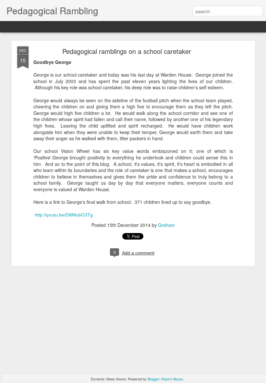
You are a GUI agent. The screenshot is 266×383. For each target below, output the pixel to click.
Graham (166, 225)
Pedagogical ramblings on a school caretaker (126, 51)
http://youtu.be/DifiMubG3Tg (64, 214)
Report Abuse (172, 378)
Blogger (153, 378)
